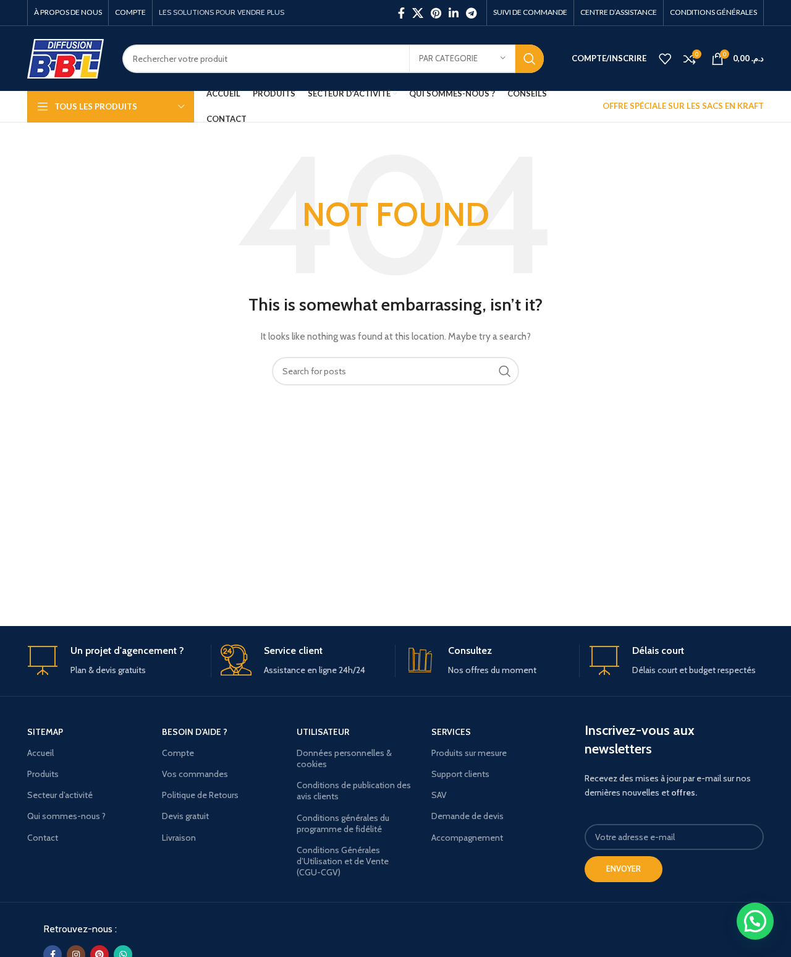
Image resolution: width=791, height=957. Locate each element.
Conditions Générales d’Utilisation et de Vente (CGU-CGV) (343, 861)
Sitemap (45, 731)
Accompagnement (467, 837)
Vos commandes (195, 773)
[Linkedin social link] (453, 13)
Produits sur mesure (469, 752)
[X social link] (417, 13)
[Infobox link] (114, 661)
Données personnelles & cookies (344, 758)
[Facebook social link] (401, 13)
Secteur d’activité (60, 794)
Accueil (40, 752)
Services (451, 731)
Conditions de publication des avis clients (354, 790)
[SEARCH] (529, 59)
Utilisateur (323, 731)
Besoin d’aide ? (194, 731)
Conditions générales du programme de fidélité (343, 823)
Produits (43, 773)
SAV (439, 794)
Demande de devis (467, 816)
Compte (178, 752)
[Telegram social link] (471, 13)
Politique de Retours (200, 794)
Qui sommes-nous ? (66, 816)
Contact (42, 837)
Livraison (179, 837)
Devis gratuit (185, 816)
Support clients (460, 773)
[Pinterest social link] (436, 13)
